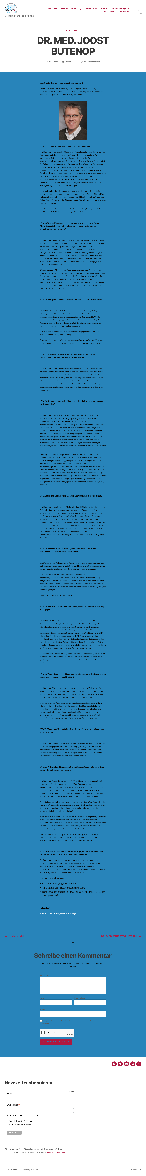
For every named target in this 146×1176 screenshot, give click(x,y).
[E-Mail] (132, 1063)
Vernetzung (75, 8)
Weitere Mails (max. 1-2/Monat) (20, 1124)
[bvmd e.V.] (138, 1063)
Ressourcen (108, 12)
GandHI (56, 62)
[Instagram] (126, 1063)
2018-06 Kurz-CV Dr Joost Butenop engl (58, 913)
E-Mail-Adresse (80, 998)
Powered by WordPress (30, 1169)
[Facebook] (114, 1063)
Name (42, 998)
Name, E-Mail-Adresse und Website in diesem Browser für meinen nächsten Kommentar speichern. (72, 1022)
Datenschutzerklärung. (56, 1152)
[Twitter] (120, 1063)
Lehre (62, 8)
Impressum (124, 12)
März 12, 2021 (71, 62)
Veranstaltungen (119, 8)
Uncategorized (73, 30)
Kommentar (45, 975)
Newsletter (89, 8)
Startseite (52, 8)
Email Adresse (13, 1105)
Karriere (103, 8)
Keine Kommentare (92, 62)
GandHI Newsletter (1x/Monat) (20, 1121)
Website (42, 1009)
